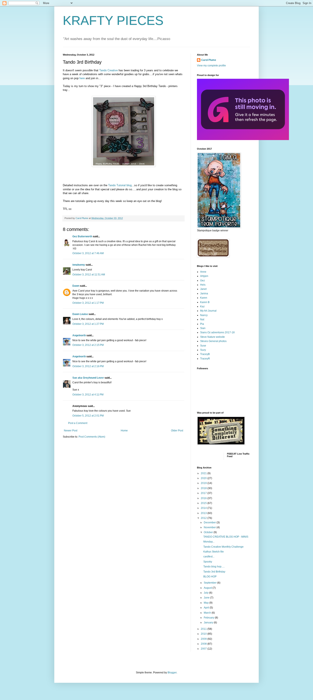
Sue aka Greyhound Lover (88, 377)
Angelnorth (79, 335)
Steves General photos (213, 341)
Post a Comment (77, 423)
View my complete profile (211, 65)
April (207, 607)
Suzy (203, 349)
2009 (204, 638)
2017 (204, 493)
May (206, 602)
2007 (204, 648)
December (210, 522)
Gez (202, 280)
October (209, 532)
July (206, 592)
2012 (204, 518)
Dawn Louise (80, 314)
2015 (204, 503)
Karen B (205, 302)
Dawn (75, 285)
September (210, 582)
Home (124, 430)
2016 (204, 498)
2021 (204, 473)
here (82, 78)
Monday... (208, 541)
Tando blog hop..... (214, 566)
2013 (204, 513)
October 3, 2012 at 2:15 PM (88, 345)
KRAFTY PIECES (113, 20)
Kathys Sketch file (213, 551)
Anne (203, 271)
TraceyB (205, 354)
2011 (204, 628)
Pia (202, 323)
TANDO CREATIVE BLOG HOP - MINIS (225, 536)
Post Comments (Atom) (92, 436)
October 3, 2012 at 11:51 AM (88, 274)
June (207, 597)
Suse (203, 345)
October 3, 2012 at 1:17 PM (88, 302)
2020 (204, 478)
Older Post (177, 430)
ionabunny (78, 264)
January (209, 622)
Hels (202, 284)
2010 (204, 633)
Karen (203, 297)
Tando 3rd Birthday (214, 571)
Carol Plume (208, 60)
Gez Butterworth (82, 236)
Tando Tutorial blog (120, 185)
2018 (204, 488)
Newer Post (70, 430)
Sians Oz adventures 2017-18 (217, 332)
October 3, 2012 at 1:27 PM (88, 323)
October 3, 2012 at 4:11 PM (87, 394)
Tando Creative (108, 70)
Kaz (202, 306)
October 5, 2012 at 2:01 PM (88, 415)
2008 (204, 643)
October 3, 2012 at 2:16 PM (88, 366)
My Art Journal (208, 310)
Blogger (172, 672)
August (208, 587)
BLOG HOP (210, 576)
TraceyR (205, 358)
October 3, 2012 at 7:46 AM (88, 253)
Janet (203, 289)
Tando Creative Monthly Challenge (223, 546)
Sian (202, 328)
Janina (204, 293)
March (208, 612)
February (209, 617)
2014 (204, 508)
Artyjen (204, 276)
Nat (202, 319)
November (210, 527)
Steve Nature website (212, 336)
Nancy (204, 315)
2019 (204, 483)
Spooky (207, 561)
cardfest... (208, 556)
